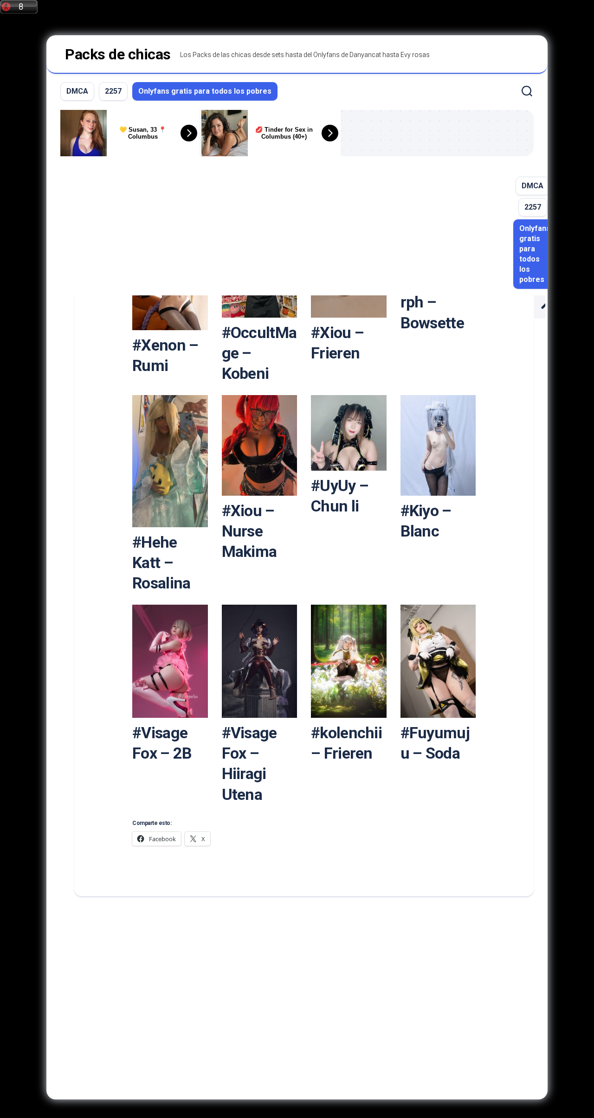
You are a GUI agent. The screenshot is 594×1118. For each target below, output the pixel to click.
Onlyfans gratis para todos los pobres (204, 91)
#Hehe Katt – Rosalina (161, 562)
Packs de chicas (118, 54)
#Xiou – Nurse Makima (249, 531)
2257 (113, 91)
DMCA (77, 91)
